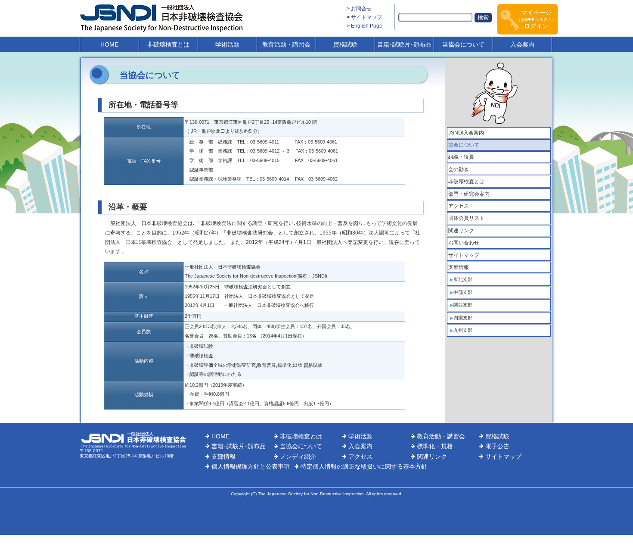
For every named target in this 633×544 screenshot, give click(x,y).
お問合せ (361, 9)
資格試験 (345, 44)
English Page (366, 26)
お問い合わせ (463, 243)
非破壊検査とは (168, 44)
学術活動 (227, 44)
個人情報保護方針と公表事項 (250, 466)
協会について (463, 145)
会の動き (458, 169)
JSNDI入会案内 (466, 133)
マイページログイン (536, 19)
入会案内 (522, 44)
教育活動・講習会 (286, 44)
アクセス (458, 206)
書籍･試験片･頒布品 (404, 44)
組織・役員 (461, 157)
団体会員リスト (466, 218)
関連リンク (461, 231)
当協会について (463, 44)
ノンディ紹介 (298, 456)
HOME (109, 44)
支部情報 (458, 267)
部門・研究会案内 (469, 194)
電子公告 (497, 446)
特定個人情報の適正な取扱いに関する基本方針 (364, 466)
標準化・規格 (435, 446)
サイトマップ (366, 17)
